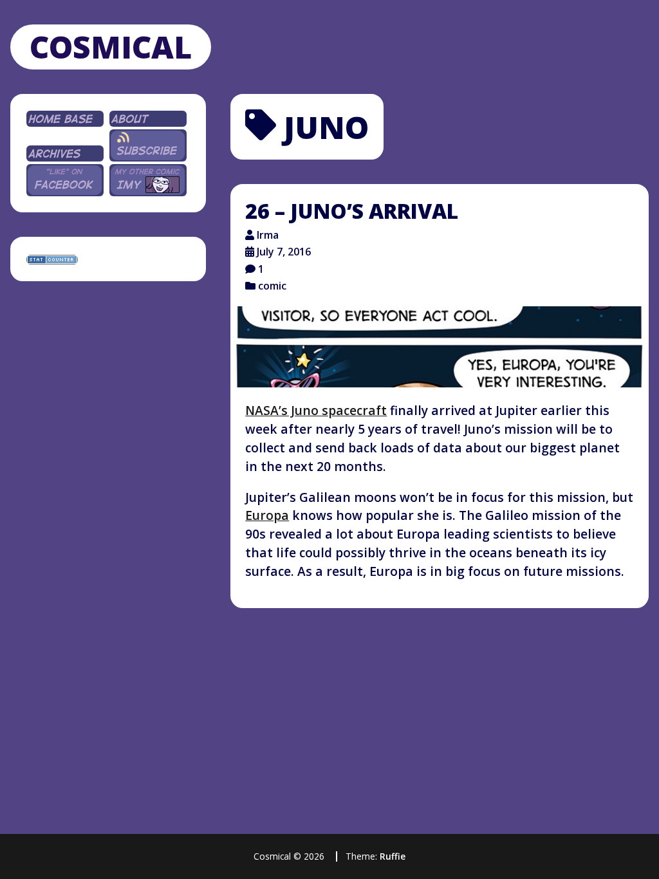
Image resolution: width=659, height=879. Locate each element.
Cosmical (111, 47)
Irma (268, 235)
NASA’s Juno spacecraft (316, 410)
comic (272, 286)
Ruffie (392, 856)
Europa (267, 515)
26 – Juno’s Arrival (351, 211)
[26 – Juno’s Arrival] (439, 346)
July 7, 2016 (284, 252)
